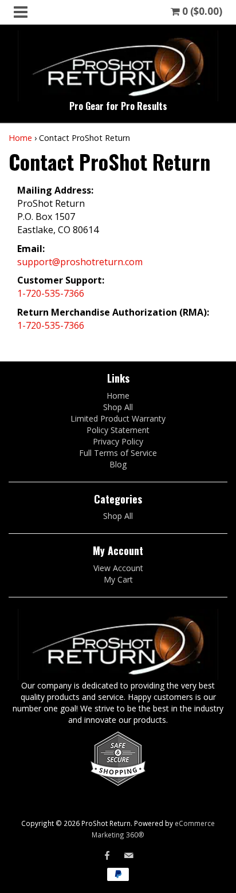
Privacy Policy (118, 441)
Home (20, 137)
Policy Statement (118, 429)
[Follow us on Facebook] (107, 855)
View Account (118, 567)
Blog (118, 464)
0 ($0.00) (201, 11)
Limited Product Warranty (118, 418)
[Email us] (129, 855)
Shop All (118, 407)
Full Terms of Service (118, 452)
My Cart (118, 579)
